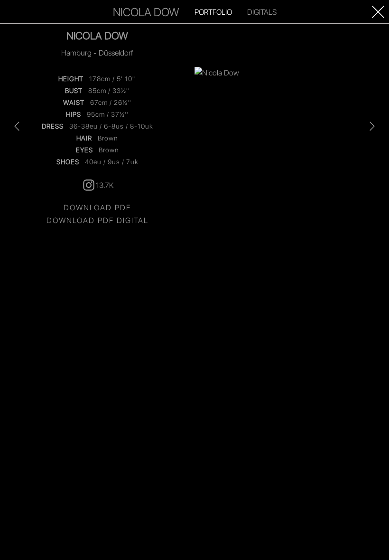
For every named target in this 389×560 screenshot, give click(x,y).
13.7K (104, 185)
